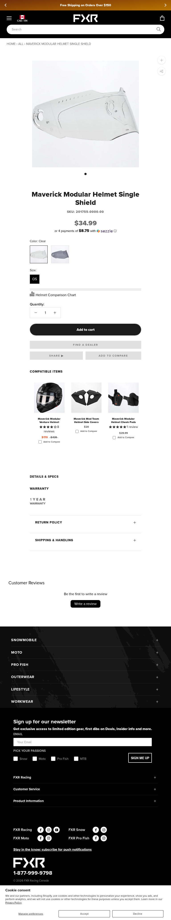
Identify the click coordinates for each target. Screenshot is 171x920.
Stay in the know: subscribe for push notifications (52, 849)
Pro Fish (19, 664)
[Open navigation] (9, 18)
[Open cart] (162, 18)
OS (34, 278)
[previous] (5, 5)
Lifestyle (20, 689)
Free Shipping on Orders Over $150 (85, 5)
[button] (85, 231)
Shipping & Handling (54, 540)
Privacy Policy (13, 903)
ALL (20, 44)
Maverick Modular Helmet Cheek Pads (123, 420)
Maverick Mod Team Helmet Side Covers (86, 420)
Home (11, 44)
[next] (165, 5)
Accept (84, 914)
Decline (137, 914)
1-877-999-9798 (32, 873)
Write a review (85, 603)
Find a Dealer (85, 345)
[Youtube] (56, 830)
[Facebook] (40, 830)
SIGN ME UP (140, 758)
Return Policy (48, 522)
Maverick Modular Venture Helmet (49, 420)
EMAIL (17, 734)
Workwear (22, 701)
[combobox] (83, 29)
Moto (16, 652)
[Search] (159, 29)
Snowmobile (24, 640)
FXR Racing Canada (36, 880)
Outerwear (22, 676)
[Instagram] (48, 830)
